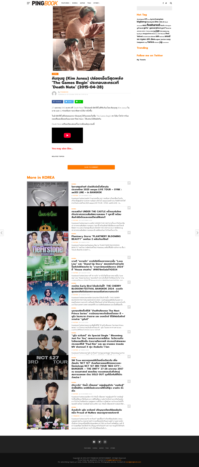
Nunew (163, 34)
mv (157, 34)
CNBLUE (161, 22)
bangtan (159, 19)
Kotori (75, 195)
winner (156, 42)
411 (145, 19)
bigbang (141, 21)
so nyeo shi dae (146, 39)
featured (153, 25)
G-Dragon (167, 25)
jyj (154, 31)
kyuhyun (140, 34)
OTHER (96, 3)
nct (159, 34)
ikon (167, 28)
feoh (162, 25)
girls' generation (152, 28)
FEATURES (65, 3)
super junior (160, 39)
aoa (148, 19)
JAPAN (82, 3)
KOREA (75, 3)
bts (156, 21)
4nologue (140, 19)
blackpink (150, 22)
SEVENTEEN (146, 36)
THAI (89, 3)
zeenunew (166, 42)
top (146, 42)
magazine (147, 33)
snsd (167, 36)
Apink (152, 19)
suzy (168, 39)
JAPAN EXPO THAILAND (145, 31)
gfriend (140, 28)
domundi (139, 25)
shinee (152, 37)
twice (150, 42)
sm (157, 36)
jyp (158, 31)
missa (153, 34)
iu (170, 28)
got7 (163, 28)
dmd (166, 22)
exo (144, 25)
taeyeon (140, 42)
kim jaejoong (164, 31)
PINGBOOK (64, 92)
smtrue (162, 37)
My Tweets (141, 59)
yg (160, 42)
